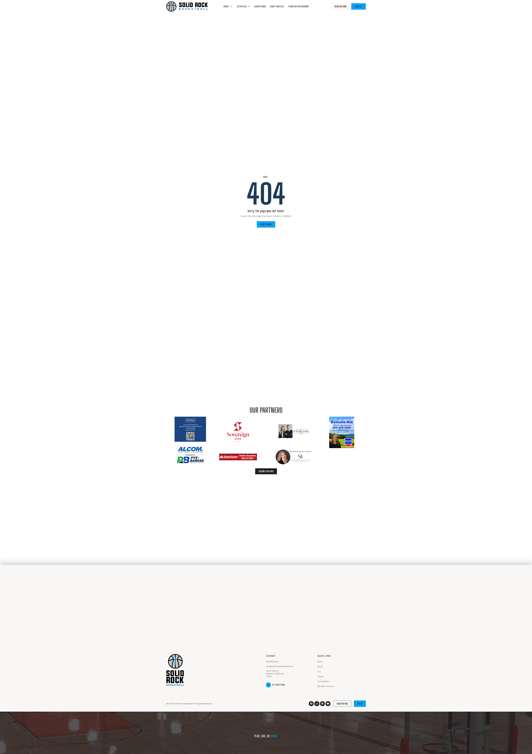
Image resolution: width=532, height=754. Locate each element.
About (226, 6)
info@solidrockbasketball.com (280, 666)
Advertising (260, 6)
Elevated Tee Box (325, 686)
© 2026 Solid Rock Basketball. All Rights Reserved (189, 703)
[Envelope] (328, 703)
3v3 (319, 671)
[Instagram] (316, 703)
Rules (319, 661)
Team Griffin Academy (298, 6)
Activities (242, 6)
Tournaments (323, 681)
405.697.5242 (272, 661)
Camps (320, 676)
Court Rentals (277, 6)
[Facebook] (311, 703)
